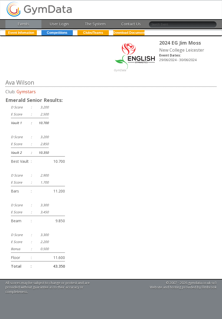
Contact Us (131, 23)
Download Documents (129, 33)
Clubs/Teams (93, 33)
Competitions (57, 33)
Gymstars (26, 92)
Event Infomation (21, 33)
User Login (59, 23)
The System (95, 23)
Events (23, 23)
